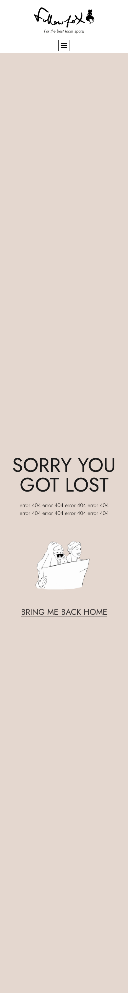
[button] (64, 45)
